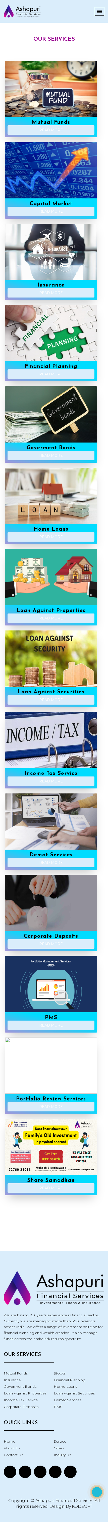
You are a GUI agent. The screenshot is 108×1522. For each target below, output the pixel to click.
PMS (58, 1406)
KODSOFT (82, 1506)
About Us (12, 1448)
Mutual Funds (16, 1373)
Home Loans (65, 1386)
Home (9, 1441)
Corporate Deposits (21, 1406)
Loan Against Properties (25, 1393)
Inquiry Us (62, 1455)
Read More (51, 130)
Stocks (60, 1373)
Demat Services (67, 1400)
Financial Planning (69, 1380)
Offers (59, 1448)
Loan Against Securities (74, 1393)
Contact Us (13, 1455)
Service (60, 1441)
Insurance (12, 1380)
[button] (99, 11)
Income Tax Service (21, 1400)
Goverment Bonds (20, 1386)
